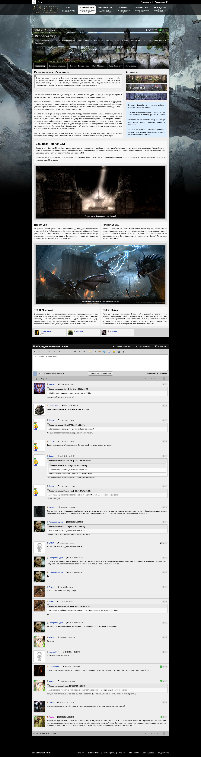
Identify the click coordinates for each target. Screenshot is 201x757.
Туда (36, 379)
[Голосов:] (161, 384)
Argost (51, 587)
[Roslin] (39, 721)
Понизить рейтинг (166, 30)
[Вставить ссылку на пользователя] (123, 352)
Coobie (51, 420)
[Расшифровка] (109, 352)
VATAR (51, 543)
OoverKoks (53, 406)
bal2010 (52, 384)
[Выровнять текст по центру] (80, 352)
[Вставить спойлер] (99, 352)
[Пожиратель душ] (39, 526)
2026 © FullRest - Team (41, 753)
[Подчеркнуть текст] (44, 352)
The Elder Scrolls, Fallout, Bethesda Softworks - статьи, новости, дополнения (45, 9)
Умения (122, 753)
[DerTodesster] (39, 670)
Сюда (43, 379)
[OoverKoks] (39, 409)
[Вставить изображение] (114, 352)
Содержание (163, 753)
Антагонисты (131, 66)
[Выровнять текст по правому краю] (84, 352)
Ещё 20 (44, 733)
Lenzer (51, 702)
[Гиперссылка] (104, 352)
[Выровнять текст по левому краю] (75, 352)
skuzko (51, 637)
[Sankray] (39, 511)
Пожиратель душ (56, 522)
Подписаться (152, 30)
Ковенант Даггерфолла (79, 66)
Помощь (35, 373)
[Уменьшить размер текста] (64, 352)
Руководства (109, 753)
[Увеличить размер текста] (69, 352)
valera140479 (54, 652)
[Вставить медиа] (119, 352)
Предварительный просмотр (53, 373)
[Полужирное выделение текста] (35, 352)
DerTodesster (54, 667)
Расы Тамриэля (115, 66)
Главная (81, 753)
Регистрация (146, 2)
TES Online (38, 30)
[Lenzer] (39, 706)
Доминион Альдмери (57, 66)
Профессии (134, 753)
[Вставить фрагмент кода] (95, 352)
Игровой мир (40, 66)
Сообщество (148, 753)
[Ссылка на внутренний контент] (146, 79)
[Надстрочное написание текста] (60, 352)
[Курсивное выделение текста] (40, 352)
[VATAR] (39, 547)
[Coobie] (39, 424)
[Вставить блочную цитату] (90, 352)
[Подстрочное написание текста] (55, 352)
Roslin (51, 717)
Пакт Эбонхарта (98, 66)
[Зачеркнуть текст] (49, 352)
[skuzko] (39, 641)
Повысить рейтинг (163, 30)
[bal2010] (39, 388)
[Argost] (39, 591)
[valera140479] (39, 656)
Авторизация (160, 2)
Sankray (52, 507)
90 (160, 30)
